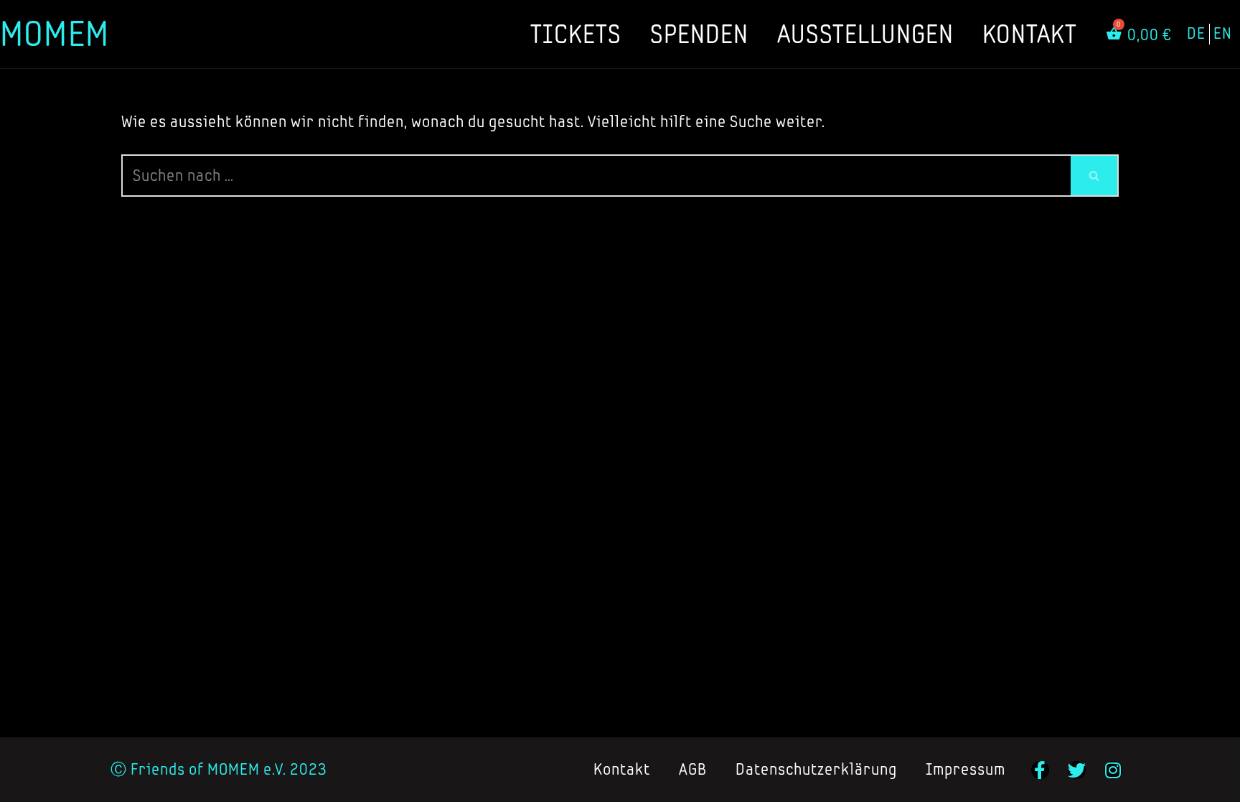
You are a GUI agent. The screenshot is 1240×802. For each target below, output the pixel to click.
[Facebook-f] (1040, 770)
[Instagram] (1113, 770)
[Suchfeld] (1095, 175)
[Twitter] (1077, 770)
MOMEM (54, 33)
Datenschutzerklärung (816, 769)
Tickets (575, 34)
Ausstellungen (865, 34)
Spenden (699, 34)
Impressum (965, 769)
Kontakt (1029, 34)
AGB (693, 769)
